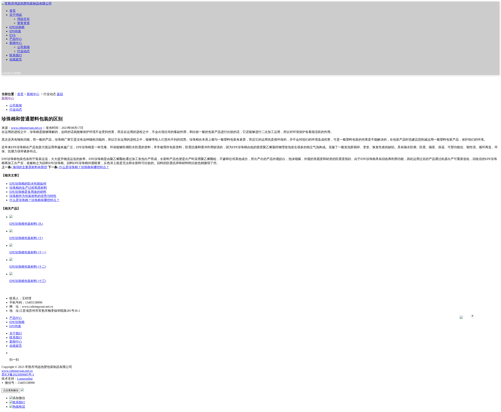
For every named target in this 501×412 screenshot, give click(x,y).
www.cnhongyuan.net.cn (26, 127)
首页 (12, 10)
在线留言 (15, 59)
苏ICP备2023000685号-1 (18, 374)
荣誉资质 (23, 23)
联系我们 (15, 55)
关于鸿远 (15, 14)
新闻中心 (15, 43)
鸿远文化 (23, 19)
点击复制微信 (10, 390)
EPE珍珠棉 (16, 27)
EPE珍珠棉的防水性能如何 (27, 183)
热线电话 (19, 406)
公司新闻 (23, 47)
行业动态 (23, 51)
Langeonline (25, 378)
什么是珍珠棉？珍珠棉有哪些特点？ (83, 167)
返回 (60, 94)
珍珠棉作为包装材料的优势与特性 (32, 196)
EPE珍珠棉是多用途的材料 (27, 191)
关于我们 (15, 333)
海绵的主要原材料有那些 (29, 167)
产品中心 (15, 39)
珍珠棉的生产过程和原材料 (28, 187)
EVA (12, 35)
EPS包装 (15, 31)
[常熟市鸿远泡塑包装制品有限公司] (27, 3)
